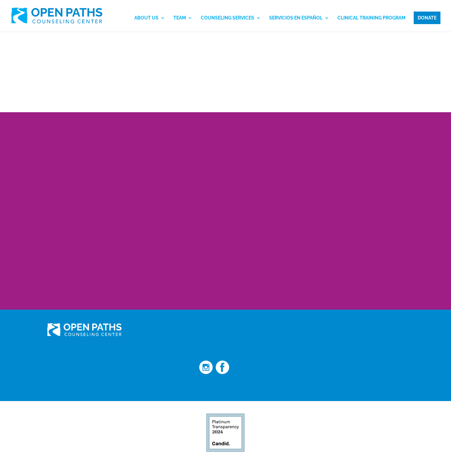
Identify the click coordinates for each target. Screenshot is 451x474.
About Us (146, 18)
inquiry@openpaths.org (304, 339)
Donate (427, 17)
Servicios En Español (296, 18)
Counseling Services (227, 18)
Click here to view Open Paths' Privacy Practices (85, 386)
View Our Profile (300, 461)
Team (179, 18)
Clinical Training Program (371, 18)
